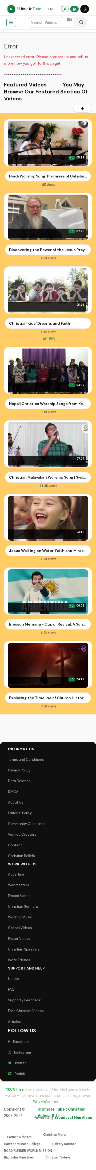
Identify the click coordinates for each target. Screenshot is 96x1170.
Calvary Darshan (64, 1144)
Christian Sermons (23, 906)
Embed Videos (19, 895)
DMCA (13, 791)
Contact (15, 845)
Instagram (22, 1052)
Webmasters (18, 885)
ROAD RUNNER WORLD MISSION (28, 1151)
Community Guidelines (26, 823)
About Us (15, 802)
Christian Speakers (24, 949)
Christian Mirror (54, 1135)
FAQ (11, 989)
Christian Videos (58, 1157)
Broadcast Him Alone (73, 1117)
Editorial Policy (20, 813)
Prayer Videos (19, 938)
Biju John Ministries (19, 1157)
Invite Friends (19, 960)
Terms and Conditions (26, 759)
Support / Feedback (24, 1000)
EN (50, 9)
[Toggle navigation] (11, 22)
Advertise (16, 874)
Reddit (19, 1073)
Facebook (20, 1041)
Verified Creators (22, 834)
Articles (14, 1021)
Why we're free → (48, 1101)
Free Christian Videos (26, 1011)
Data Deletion (19, 781)
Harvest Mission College (22, 1144)
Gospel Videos (20, 928)
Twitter (19, 1063)
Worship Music (20, 917)
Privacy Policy (19, 770)
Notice (13, 978)
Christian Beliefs (21, 856)
